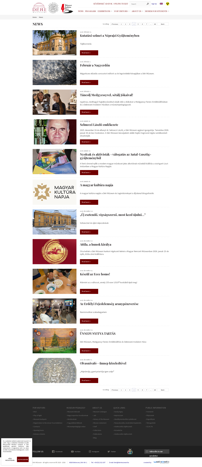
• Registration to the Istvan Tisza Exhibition (47, 423)
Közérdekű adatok (103, 4)
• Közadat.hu (117, 430)
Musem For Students (156, 11)
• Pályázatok (150, 415)
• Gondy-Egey (118, 412)
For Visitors (121, 11)
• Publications (97, 434)
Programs (90, 11)
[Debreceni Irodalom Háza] (67, 8)
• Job (94, 415)
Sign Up (154, 4)
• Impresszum (118, 415)
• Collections (96, 430)
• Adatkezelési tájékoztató (122, 427)
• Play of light (37, 415)
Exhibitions (104, 11)
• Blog (94, 438)
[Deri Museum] (39, 7)
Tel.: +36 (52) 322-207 (98, 462)
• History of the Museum (100, 419)
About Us (136, 11)
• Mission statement (99, 423)
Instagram (95, 452)
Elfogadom (23, 459)
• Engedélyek (150, 419)
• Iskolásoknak (72, 419)
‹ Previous (114, 24)
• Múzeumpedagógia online (76, 427)
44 (155, 24)
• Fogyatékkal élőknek (74, 423)
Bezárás (29, 442)
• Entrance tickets (39, 434)
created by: (148, 462)
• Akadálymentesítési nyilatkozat (124, 419)
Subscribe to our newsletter (156, 452)
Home (35, 17)
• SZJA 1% (149, 427)
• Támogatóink (150, 423)
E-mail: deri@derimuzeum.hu (119, 462)
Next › (163, 24)
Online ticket (121, 4)
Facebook (59, 452)
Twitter (113, 452)
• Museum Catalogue (99, 412)
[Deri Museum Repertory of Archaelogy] (53, 8)
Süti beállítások (9, 459)
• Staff (94, 427)
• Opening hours (38, 430)
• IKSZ (35, 412)
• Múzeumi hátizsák (73, 412)
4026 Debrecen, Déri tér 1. (78, 462)
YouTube (77, 452)
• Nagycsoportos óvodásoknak (77, 415)
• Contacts (36, 427)
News (80, 11)
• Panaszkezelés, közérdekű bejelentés (127, 423)
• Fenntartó (149, 412)
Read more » (86, 53)
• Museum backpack (40, 419)
